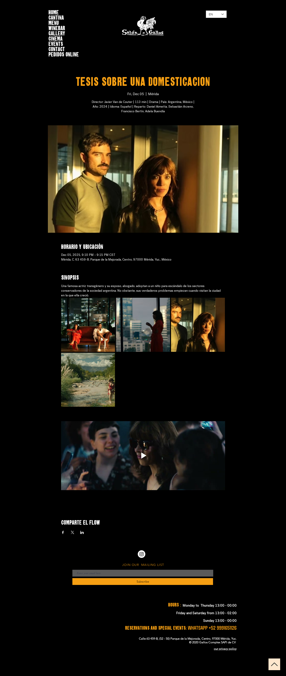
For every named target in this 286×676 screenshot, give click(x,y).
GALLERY (56, 32)
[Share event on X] (72, 532)
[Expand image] (88, 325)
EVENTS (55, 43)
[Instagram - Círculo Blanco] (141, 554)
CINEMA (55, 38)
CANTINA (56, 17)
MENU (53, 22)
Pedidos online (63, 53)
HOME (53, 11)
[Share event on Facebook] (63, 532)
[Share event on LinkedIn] (82, 532)
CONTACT (56, 48)
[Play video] (143, 455)
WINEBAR (56, 27)
